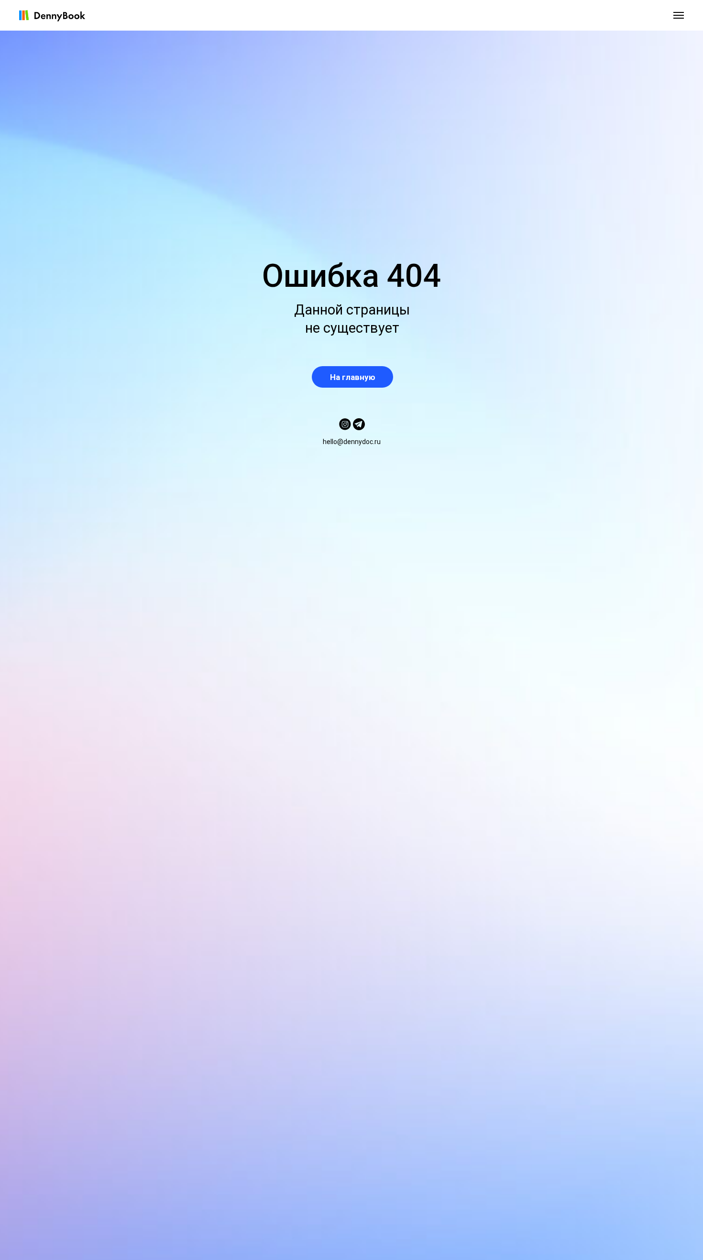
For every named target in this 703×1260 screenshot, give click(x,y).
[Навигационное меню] (678, 15)
